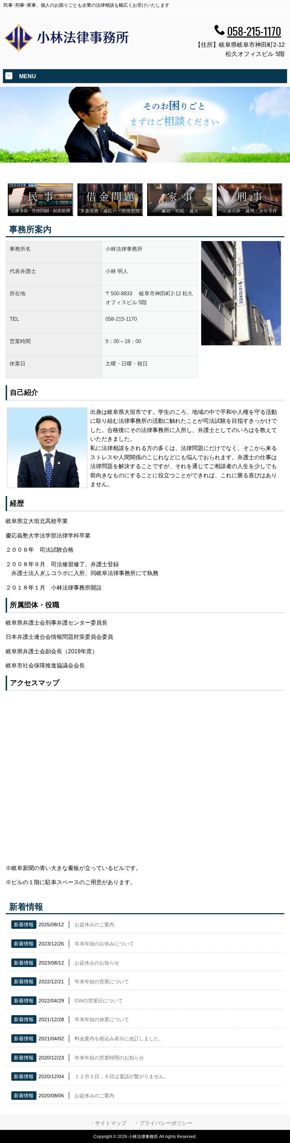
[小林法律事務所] (67, 52)
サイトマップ (111, 1123)
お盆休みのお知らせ (97, 963)
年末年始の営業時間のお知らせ (109, 1057)
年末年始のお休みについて (104, 943)
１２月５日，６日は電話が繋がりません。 (122, 1076)
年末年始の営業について (102, 981)
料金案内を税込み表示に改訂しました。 (119, 1038)
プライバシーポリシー (165, 1123)
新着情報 (24, 924)
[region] (145, 125)
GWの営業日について (99, 1000)
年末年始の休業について (102, 1019)
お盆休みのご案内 (94, 924)
